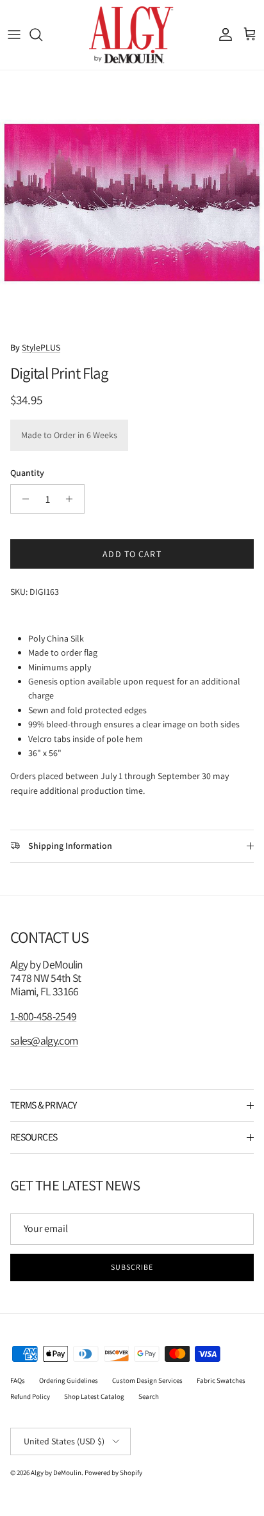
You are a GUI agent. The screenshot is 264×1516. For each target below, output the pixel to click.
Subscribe (132, 1267)
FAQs (17, 1380)
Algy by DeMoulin (56, 1472)
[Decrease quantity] (22, 499)
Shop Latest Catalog (94, 1396)
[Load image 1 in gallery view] (132, 202)
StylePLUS (41, 347)
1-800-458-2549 (43, 1016)
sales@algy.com (44, 1040)
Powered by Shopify (113, 1472)
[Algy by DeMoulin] (132, 34)
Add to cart (132, 554)
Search (148, 1396)
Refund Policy (30, 1396)
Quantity (27, 472)
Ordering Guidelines (68, 1380)
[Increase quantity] (73, 499)
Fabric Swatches (221, 1380)
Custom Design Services (147, 1380)
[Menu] (14, 34)
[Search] (42, 34)
